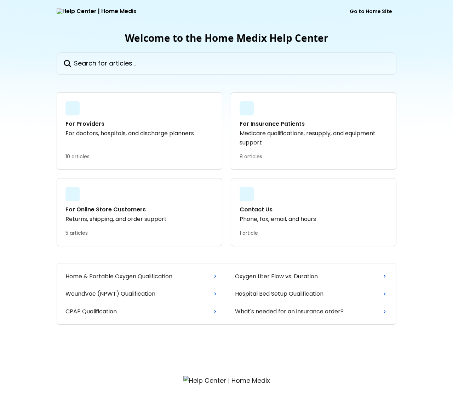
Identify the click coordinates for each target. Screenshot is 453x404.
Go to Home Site (371, 11)
